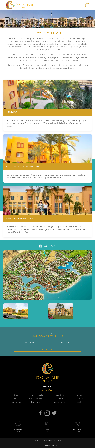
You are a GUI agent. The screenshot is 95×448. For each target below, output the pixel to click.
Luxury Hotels (37, 395)
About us (80, 402)
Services (60, 398)
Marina (16, 398)
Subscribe (47, 349)
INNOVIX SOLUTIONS (51, 446)
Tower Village (37, 402)
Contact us (16, 402)
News (79, 395)
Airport (16, 395)
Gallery (79, 398)
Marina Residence (36, 398)
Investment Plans (60, 402)
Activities (60, 395)
